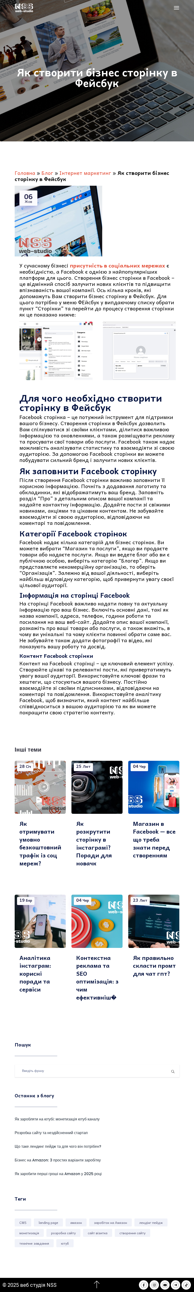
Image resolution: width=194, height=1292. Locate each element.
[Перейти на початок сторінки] (97, 1284)
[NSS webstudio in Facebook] (143, 1285)
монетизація (29, 1232)
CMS (22, 1222)
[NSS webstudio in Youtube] (165, 1285)
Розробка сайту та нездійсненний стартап (51, 1133)
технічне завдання (34, 1243)
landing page (48, 1222)
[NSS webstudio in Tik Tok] (186, 1285)
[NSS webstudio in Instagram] (154, 1285)
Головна (25, 173)
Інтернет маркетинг (85, 173)
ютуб (65, 1243)
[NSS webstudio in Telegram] (175, 1285)
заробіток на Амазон (110, 1222)
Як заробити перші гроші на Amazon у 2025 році (58, 1174)
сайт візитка (97, 1232)
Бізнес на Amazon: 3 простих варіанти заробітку (58, 1160)
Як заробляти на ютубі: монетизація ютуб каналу (57, 1119)
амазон (76, 1222)
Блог (47, 173)
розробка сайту (63, 1232)
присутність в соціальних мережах (117, 265)
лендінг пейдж (151, 1222)
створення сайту (132, 1232)
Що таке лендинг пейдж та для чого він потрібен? (58, 1146)
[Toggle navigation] (176, 8)
